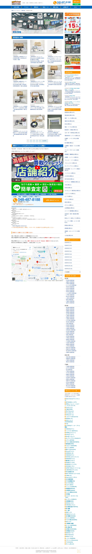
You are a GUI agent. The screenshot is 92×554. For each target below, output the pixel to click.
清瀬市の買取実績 (70, 352)
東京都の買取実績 (70, 307)
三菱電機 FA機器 (70, 523)
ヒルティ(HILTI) (69, 484)
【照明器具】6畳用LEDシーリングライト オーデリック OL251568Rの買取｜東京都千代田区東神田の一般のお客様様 (20, 76)
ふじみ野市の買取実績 (71, 293)
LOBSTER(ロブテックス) (71, 469)
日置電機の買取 (73, 88)
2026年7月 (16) (68, 245)
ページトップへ (78, 551)
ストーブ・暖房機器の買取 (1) (71, 210)
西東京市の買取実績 (70, 349)
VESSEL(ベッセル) (70, 462)
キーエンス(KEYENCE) (71, 525)
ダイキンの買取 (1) (69, 205)
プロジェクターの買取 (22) (71, 163)
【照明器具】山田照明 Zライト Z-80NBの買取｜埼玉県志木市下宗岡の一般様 (20, 50)
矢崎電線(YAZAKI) (70, 530)
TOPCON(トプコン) (70, 504)
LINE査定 (76, 4)
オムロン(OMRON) (70, 517)
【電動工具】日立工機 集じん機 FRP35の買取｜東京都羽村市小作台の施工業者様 (72, 85)
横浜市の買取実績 (70, 361)
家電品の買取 (72, 95)
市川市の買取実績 (70, 372)
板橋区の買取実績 (70, 310)
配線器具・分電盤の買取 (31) (71, 129)
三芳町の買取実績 (70, 294)
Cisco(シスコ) (69, 407)
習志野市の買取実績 (70, 377)
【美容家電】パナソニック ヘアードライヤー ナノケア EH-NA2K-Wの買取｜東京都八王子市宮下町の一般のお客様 (72, 98)
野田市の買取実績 (70, 384)
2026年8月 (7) (68, 242)
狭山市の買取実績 (70, 296)
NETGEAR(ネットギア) (71, 402)
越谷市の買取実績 (70, 302)
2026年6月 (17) (68, 248)
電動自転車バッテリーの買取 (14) (72, 135)
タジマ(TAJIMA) (69, 482)
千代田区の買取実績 (70, 341)
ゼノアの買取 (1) (68, 196)
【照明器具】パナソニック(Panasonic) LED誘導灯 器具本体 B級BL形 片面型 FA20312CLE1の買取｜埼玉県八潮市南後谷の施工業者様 (37, 51)
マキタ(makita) (69, 542)
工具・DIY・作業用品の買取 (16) (72, 132)
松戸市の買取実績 (70, 368)
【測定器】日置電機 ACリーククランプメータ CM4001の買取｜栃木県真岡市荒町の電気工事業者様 (72, 92)
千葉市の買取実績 (70, 371)
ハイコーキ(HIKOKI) (70, 538)
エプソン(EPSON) (70, 440)
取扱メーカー (46, 7)
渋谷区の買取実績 (70, 326)
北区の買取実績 (69, 323)
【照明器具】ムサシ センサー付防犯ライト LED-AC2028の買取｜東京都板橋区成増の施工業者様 (20, 125)
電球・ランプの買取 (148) (70, 118)
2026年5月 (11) (68, 251)
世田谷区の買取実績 (70, 329)
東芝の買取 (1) (68, 202)
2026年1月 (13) (68, 262)
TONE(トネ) (68, 475)
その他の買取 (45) (69, 235)
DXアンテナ (68, 521)
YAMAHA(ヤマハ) (70, 429)
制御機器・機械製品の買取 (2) (71, 154)
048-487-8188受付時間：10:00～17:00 (62, 3)
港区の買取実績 (69, 334)
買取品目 (36, 7)
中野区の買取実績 (70, 337)
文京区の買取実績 (70, 336)
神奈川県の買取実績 (70, 357)
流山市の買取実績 (70, 382)
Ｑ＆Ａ (75, 7)
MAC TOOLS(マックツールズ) (73, 473)
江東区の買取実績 (70, 315)
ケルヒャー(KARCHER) (71, 445)
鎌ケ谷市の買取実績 (70, 385)
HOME (17, 548)
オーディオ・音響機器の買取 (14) (72, 181)
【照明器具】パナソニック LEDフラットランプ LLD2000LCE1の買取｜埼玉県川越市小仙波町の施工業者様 (54, 100)
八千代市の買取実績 (70, 387)
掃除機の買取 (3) (68, 228)
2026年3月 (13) (68, 257)
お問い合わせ (77, 1)
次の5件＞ (44, 140)
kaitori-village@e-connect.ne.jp (20, 225)
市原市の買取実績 (70, 376)
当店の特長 (16, 7)
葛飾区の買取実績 (70, 317)
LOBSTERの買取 (73, 75)
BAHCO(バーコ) (69, 532)
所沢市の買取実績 (70, 291)
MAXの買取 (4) (68, 124)
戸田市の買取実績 (70, 283)
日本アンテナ (69, 512)
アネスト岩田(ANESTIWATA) (72, 442)
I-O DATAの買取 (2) (69, 176)
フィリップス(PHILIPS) (71, 486)
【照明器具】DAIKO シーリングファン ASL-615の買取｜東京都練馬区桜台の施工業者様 (37, 100)
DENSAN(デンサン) (70, 458)
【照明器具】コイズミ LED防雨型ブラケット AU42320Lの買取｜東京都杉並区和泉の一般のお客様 (20, 100)
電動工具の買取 (73, 82)
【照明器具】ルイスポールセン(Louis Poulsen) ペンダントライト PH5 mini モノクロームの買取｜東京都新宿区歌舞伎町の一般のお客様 (54, 51)
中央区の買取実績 (70, 342)
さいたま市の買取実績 (71, 285)
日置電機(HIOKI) (69, 501)
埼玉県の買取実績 (70, 280)
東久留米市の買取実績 (71, 350)
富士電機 (68, 508)
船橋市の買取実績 (70, 374)
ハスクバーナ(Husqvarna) (72, 416)
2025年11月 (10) (68, 268)
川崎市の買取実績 (70, 360)
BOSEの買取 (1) (68, 187)
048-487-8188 (26, 200)
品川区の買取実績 (70, 313)
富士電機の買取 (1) (69, 142)
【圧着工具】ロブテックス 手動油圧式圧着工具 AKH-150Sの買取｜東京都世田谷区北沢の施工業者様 (72, 78)
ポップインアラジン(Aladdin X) (73, 438)
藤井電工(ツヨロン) (70, 460)
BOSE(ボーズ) (69, 418)
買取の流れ (56, 7)
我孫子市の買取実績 (70, 380)
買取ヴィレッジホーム (16, 10)
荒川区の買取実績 (70, 321)
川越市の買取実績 (70, 301)
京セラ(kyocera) (70, 411)
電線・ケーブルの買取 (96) (71, 126)
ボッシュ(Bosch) (70, 543)
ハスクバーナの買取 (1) (70, 193)
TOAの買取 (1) (68, 184)
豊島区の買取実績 (70, 339)
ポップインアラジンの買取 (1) (71, 166)
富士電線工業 (69, 527)
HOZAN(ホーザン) (70, 466)
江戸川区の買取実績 (70, 320)
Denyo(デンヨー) (70, 451)
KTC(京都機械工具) (70, 481)
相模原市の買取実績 (70, 358)
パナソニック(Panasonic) (72, 540)
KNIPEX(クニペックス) (71, 464)
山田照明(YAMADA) (70, 490)
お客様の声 (65, 7)
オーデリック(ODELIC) (71, 499)
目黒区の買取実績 (70, 333)
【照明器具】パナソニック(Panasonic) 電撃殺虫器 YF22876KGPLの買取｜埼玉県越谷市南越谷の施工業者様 (54, 125)
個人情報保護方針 (72, 548)
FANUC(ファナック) (70, 514)
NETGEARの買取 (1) (69, 179)
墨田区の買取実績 (70, 344)
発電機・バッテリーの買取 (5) (71, 157)
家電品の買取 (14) (69, 225)
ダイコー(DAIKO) (70, 447)
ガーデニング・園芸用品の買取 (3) (72, 190)
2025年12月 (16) (68, 265)
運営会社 (66, 548)
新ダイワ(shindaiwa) (71, 449)
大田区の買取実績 (70, 318)
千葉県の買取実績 (70, 366)
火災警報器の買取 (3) (69, 208)
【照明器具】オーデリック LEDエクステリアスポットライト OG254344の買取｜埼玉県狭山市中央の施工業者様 (37, 76)
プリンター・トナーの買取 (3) (71, 160)
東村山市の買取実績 (70, 347)
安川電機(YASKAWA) (71, 516)
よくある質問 (53, 548)
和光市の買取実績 (70, 286)
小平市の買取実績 (70, 346)
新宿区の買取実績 (70, 312)
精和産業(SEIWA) (70, 443)
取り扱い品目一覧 (35, 548)
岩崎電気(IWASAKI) (70, 488)
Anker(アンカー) (70, 434)
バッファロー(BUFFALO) (71, 430)
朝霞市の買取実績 (70, 282)
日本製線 (68, 494)
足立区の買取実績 (70, 331)
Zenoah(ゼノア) (69, 412)
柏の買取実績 (69, 369)
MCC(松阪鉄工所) (70, 471)
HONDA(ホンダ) (69, 453)
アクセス (26, 7)
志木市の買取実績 (70, 288)
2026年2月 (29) (68, 260)
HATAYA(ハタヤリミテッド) (72, 456)
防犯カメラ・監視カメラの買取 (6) (72, 218)
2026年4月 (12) (68, 254)
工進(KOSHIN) (69, 409)
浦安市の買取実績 (70, 379)
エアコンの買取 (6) (69, 199)
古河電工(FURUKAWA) (71, 529)
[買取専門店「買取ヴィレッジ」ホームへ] (16, 4)
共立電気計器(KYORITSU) (72, 506)
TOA (67, 423)
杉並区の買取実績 (70, 325)
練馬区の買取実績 (70, 309)
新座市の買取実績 (70, 290)
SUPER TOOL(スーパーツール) (73, 468)
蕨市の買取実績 (69, 299)
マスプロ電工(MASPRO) (71, 519)
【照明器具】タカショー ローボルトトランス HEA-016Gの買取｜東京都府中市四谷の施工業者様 (54, 76)
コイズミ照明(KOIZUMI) (71, 492)
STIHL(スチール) (70, 414)
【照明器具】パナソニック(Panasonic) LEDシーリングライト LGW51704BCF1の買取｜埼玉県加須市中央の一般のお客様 (37, 126)
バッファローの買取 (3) (70, 173)
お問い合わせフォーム (52, 200)
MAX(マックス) (69, 536)
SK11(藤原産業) (69, 479)
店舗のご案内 (27, 548)
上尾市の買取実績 (70, 298)
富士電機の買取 (70, 103)
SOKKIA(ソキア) (70, 503)
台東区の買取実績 (70, 328)
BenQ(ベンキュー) (70, 436)
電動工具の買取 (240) (69, 121)
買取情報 (23, 10)
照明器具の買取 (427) (69, 112)
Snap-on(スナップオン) (71, 477)
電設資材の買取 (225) (69, 115)
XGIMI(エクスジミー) (71, 432)
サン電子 (68, 510)
